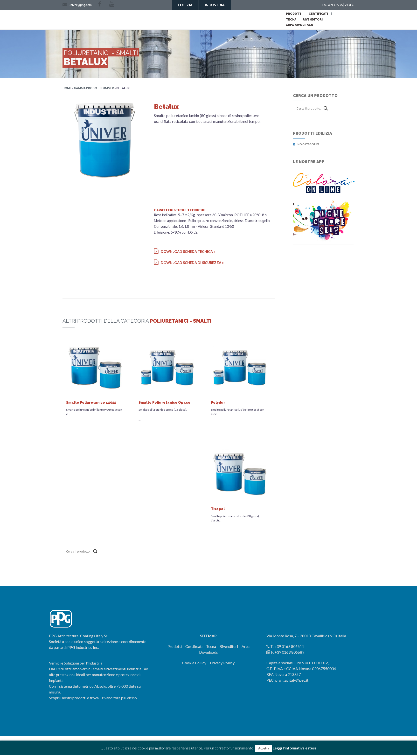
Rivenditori (313, 19)
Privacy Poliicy (222, 662)
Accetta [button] (263, 748)
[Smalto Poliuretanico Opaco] (167, 367)
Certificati (318, 13)
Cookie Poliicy (194, 662)
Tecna (291, 19)
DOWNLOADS (332, 5)
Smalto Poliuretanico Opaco (164, 402)
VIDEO (349, 5)
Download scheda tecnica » (187, 251)
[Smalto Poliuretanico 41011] (95, 367)
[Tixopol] (239, 473)
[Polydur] (239, 367)
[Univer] (270, 19)
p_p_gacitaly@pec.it (291, 680)
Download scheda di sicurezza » (191, 263)
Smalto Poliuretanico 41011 (91, 402)
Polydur (218, 402)
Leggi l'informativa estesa (295, 748)
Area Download (299, 25)
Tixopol (218, 509)
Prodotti (294, 13)
